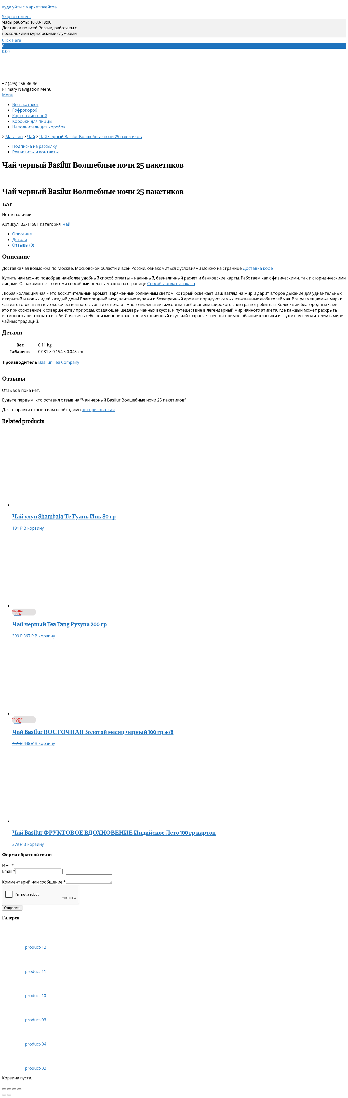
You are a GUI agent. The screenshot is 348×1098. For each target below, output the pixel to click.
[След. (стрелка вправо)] (9, 1094)
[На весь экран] (14, 1089)
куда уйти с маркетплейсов (29, 7)
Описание (22, 234)
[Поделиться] (9, 1089)
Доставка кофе (258, 268)
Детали (19, 239)
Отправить (12, 908)
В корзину (33, 528)
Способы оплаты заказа (171, 283)
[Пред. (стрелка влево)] (4, 1094)
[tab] (179, 234)
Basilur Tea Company (58, 362)
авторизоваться (98, 409)
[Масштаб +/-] (19, 1089)
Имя (8, 865)
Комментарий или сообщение (34, 882)
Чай (66, 224)
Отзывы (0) (23, 245)
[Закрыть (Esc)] (4, 1089)
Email (9, 871)
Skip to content (16, 16)
